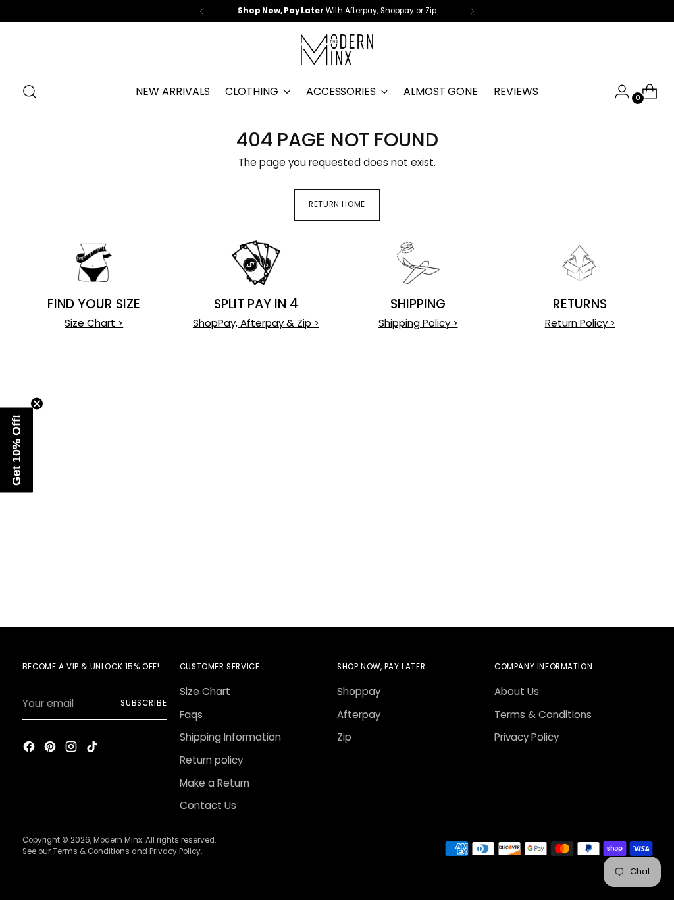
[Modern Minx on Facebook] (30, 749)
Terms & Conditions (543, 714)
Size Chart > (94, 323)
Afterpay (358, 714)
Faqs (191, 714)
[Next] (471, 11)
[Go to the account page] (617, 91)
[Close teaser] (36, 403)
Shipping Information (230, 737)
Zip (344, 737)
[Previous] (202, 11)
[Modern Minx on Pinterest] (51, 749)
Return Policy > (580, 323)
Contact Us (208, 805)
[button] (16, 450)
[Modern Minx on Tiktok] (93, 749)
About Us (516, 691)
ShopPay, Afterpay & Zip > (256, 323)
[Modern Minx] (337, 49)
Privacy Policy (526, 737)
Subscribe (143, 703)
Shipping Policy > (418, 323)
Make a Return (214, 783)
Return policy (211, 760)
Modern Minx (117, 840)
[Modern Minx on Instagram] (72, 749)
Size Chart (205, 691)
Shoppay (358, 691)
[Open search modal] (29, 91)
